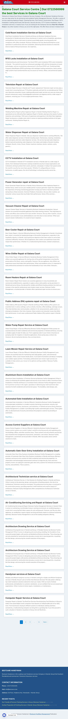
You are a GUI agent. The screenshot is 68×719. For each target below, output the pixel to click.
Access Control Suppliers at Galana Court (25, 425)
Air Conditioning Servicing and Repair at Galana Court (31, 502)
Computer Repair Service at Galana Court (25, 598)
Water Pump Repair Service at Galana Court (26, 325)
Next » (45, 622)
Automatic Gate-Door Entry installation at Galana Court (32, 450)
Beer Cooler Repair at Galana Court (22, 229)
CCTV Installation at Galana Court (21, 158)
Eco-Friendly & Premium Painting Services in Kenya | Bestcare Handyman (24, 702)
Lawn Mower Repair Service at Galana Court (26, 349)
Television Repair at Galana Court (21, 84)
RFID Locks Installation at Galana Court (24, 58)
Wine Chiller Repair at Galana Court (22, 253)
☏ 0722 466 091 (34, 2)
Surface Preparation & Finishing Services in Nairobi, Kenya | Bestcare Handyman (26, 705)
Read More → (9, 51)
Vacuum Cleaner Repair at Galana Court (24, 206)
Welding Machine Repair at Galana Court (25, 108)
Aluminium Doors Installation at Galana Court (27, 375)
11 (39, 622)
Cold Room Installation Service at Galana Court (28, 32)
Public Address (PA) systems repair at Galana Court (30, 301)
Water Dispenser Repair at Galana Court (24, 132)
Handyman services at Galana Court (22, 574)
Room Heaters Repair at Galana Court (23, 277)
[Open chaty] (4, 715)
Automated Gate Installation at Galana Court (27, 399)
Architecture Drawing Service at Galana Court (27, 526)
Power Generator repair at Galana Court (24, 182)
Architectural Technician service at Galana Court (29, 476)
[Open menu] (64, 2)
